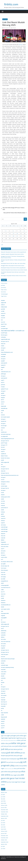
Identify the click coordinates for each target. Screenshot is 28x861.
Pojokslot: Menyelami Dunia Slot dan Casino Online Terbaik (14, 270)
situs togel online (15, 775)
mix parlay (17, 762)
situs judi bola (18, 768)
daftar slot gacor (18, 743)
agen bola (4, 735)
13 (13, 233)
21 (17, 236)
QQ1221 (20, 44)
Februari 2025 (4, 831)
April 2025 (3, 827)
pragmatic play (7, 765)
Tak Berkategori (4, 294)
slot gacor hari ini (13, 778)
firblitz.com (11, 4)
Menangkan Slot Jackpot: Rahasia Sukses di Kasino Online (13, 275)
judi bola (3, 746)
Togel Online (4, 296)
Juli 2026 (3, 794)
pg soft (23, 762)
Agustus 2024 (4, 844)
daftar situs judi (6, 743)
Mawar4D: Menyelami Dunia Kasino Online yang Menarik (13, 252)
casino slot (15, 740)
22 (20, 236)
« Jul (2, 244)
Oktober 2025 (4, 814)
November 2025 (4, 811)
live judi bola (10, 762)
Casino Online (4, 283)
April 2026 (3, 801)
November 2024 (4, 837)
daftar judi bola (21, 740)
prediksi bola (18, 766)
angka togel (7, 738)
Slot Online (5, 19)
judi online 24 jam (21, 746)
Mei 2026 (3, 799)
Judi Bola (3, 285)
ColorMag (22, 857)
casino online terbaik (9, 740)
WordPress (3, 858)
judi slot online (13, 752)
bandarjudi (14, 27)
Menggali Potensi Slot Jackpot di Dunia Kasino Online (12, 265)
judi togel (19, 755)
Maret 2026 (3, 803)
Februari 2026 (4, 805)
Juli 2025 (3, 820)
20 (13, 236)
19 (9, 236)
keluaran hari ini (6, 759)
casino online (3, 740)
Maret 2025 (3, 829)
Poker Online (4, 289)
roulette (5, 768)
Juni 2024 (3, 848)
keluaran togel (15, 759)
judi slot (4, 749)
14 (17, 233)
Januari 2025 (4, 833)
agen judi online (18, 735)
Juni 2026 (3, 796)
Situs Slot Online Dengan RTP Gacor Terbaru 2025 (13, 208)
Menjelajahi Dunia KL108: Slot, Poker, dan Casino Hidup (13, 263)
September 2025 (4, 816)
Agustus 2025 (4, 818)
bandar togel (15, 738)
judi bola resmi (10, 746)
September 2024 (4, 842)
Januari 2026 (4, 807)
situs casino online (10, 768)
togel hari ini (18, 782)
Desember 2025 (4, 809)
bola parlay (22, 738)
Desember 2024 (4, 835)
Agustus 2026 (4, 792)
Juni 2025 (3, 822)
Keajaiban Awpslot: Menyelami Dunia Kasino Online (12, 254)
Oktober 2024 (4, 840)
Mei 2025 (3, 824)
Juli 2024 (3, 846)
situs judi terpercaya (14, 772)
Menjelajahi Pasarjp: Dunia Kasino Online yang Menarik (13, 267)
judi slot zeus (12, 755)
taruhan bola (10, 782)
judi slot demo (12, 749)
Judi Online (3, 287)
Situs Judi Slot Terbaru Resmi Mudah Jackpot (14, 212)
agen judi (10, 735)
